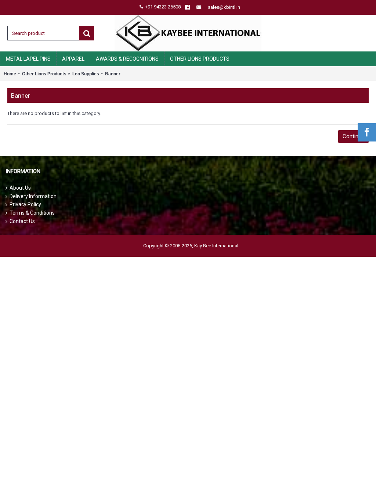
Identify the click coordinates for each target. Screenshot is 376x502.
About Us (20, 188)
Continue (353, 136)
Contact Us (22, 221)
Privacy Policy (25, 204)
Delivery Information (33, 196)
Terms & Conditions (32, 213)
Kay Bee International (216, 245)
